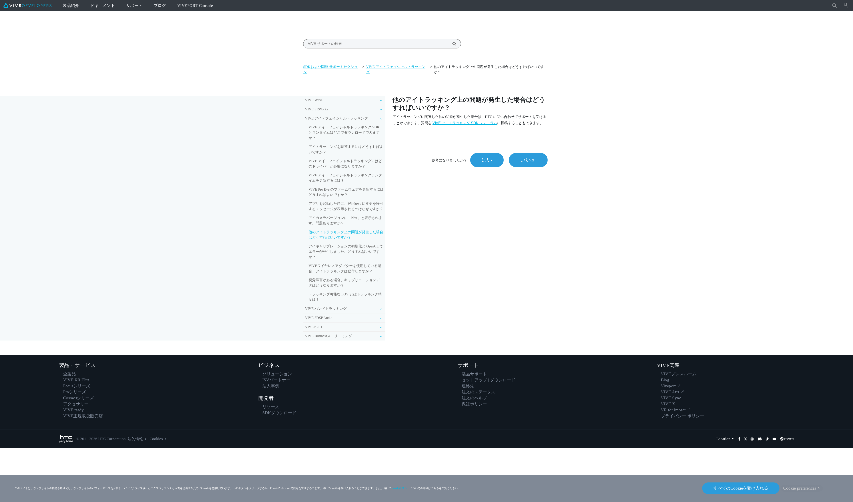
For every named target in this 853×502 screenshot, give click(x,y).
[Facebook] (739, 439)
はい (487, 160)
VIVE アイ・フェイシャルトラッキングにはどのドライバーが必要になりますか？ (345, 163)
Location (723, 439)
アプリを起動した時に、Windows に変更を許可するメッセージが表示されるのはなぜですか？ (346, 206)
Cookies (156, 439)
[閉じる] (834, 5)
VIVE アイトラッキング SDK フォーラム (464, 123)
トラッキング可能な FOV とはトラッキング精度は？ (345, 296)
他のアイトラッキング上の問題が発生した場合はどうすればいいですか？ (346, 234)
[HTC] (66, 439)
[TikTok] (767, 439)
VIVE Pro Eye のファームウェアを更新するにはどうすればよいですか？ (346, 192)
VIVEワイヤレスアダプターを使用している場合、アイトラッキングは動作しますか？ (345, 268)
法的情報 (135, 439)
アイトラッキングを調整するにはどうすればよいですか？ (346, 149)
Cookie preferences (799, 488)
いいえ (528, 160)
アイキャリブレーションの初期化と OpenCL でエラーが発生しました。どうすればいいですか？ (346, 251)
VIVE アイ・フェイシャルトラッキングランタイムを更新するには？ (345, 177)
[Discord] (759, 439)
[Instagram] (752, 439)
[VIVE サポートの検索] (451, 43)
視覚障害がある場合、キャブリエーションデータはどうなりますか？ (346, 282)
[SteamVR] (787, 439)
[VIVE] (27, 5)
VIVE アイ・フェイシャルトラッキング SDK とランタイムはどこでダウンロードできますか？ (344, 132)
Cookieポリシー (400, 488)
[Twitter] (745, 438)
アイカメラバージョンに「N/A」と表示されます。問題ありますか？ (345, 220)
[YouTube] (774, 439)
